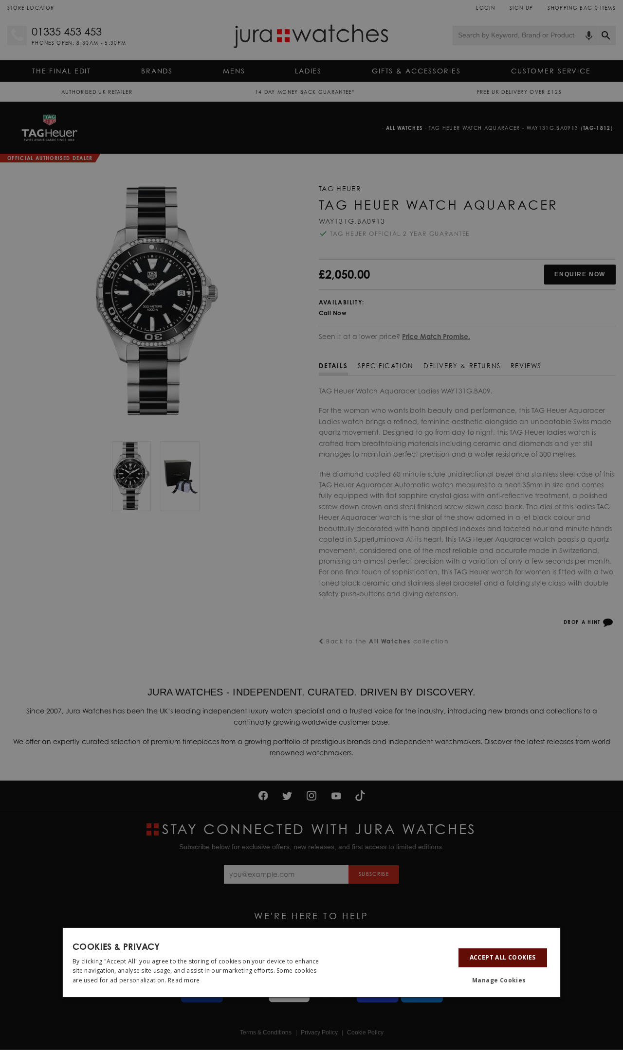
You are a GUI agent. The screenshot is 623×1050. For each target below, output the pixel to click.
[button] (502, 980)
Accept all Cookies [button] (503, 957)
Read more (184, 980)
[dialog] (311, 962)
